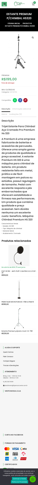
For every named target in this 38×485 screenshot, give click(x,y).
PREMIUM (5, 75)
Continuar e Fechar (19, 478)
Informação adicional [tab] (21, 109)
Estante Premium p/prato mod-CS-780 (17, 331)
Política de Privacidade (19, 482)
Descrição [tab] (6, 109)
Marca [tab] (4, 114)
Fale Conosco (8, 356)
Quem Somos (8, 352)
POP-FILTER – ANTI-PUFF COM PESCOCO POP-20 (19, 272)
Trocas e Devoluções (11, 365)
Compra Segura (9, 361)
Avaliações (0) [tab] (15, 114)
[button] (33, 37)
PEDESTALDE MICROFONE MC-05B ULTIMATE (18, 302)
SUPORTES (13, 92)
